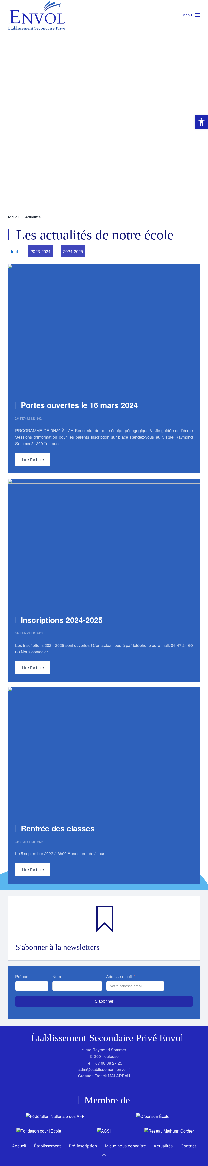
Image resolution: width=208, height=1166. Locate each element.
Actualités (163, 1146)
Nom (56, 976)
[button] (191, 15)
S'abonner (104, 1001)
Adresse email (119, 976)
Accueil (19, 1146)
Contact (188, 1146)
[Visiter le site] (55, 1116)
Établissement (47, 1146)
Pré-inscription (83, 1146)
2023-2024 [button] (40, 251)
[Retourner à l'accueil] (37, 15)
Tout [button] (14, 251)
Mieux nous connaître (125, 1146)
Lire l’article (33, 459)
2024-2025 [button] (73, 251)
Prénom (22, 976)
